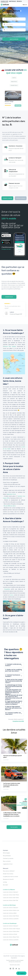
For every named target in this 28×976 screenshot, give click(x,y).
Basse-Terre (14, 81)
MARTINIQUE (12, 1)
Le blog (5, 882)
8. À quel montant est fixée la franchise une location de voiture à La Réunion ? (13, 702)
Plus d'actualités (14, 827)
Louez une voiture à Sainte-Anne (11, 931)
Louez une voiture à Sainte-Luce (11, 910)
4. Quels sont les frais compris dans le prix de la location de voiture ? (13, 681)
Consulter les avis (9, 296)
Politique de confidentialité (15, 961)
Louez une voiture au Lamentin (10, 918)
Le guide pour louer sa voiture (10, 876)
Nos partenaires (7, 855)
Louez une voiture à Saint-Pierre (11, 895)
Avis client (5, 885)
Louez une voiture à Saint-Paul (10, 900)
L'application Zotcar (7, 864)
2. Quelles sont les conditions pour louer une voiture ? (13, 670)
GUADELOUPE (4, 1)
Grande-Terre (14, 85)
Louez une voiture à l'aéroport (10, 892)
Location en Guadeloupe (9, 923)
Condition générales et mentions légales (14, 960)
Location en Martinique (9, 905)
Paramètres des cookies (15, 964)
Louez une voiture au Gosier (10, 934)
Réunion (19, 1)
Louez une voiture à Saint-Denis (11, 897)
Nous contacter (7, 861)
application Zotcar (11, 494)
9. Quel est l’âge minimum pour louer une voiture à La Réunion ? (13, 708)
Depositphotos (14, 957)
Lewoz (11, 595)
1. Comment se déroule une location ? (13, 664)
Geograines (7, 589)
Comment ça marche (7, 198)
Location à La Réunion (9, 889)
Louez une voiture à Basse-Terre (11, 937)
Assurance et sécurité (8, 879)
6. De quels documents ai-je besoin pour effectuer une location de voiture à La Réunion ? (13, 692)
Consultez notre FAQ (18, 721)
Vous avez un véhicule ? (9, 871)
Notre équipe (6, 853)
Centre (14, 77)
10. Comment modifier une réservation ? (13, 713)
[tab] (14, 665)
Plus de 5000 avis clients (10, 506)
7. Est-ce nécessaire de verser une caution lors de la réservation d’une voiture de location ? (13, 697)
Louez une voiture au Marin (10, 913)
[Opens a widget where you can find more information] (21, 973)
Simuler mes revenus (8, 873)
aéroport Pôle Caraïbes (9, 346)
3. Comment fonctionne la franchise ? (12, 675)
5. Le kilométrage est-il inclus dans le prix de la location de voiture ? (13, 686)
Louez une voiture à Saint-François (11, 928)
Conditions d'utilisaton (21, 198)
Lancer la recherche (14, 39)
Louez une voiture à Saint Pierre (11, 916)
